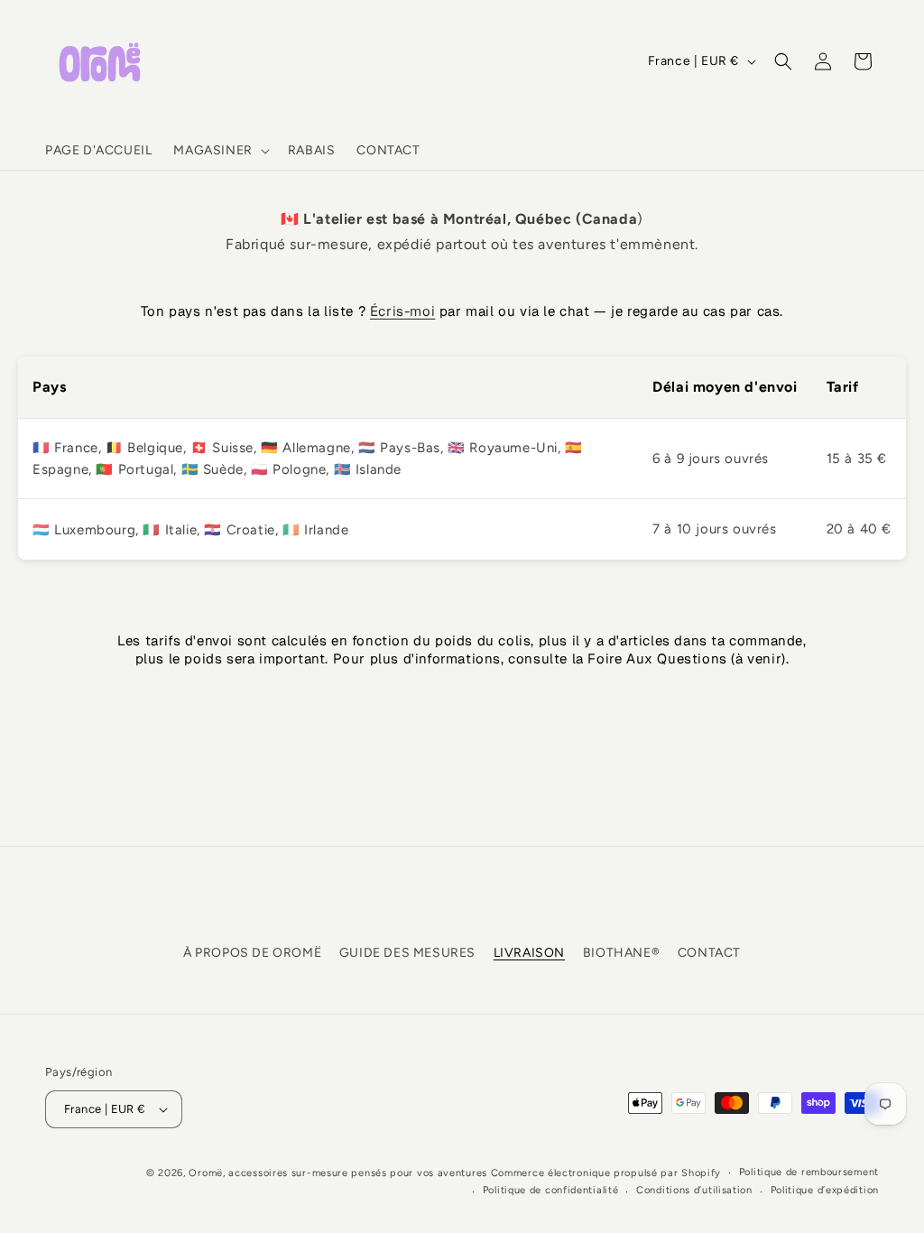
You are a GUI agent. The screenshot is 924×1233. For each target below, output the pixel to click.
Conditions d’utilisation (694, 1190)
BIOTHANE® (621, 952)
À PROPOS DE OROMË (252, 952)
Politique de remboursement (809, 1172)
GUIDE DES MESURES (407, 952)
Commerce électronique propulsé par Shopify (606, 1173)
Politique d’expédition (825, 1190)
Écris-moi (402, 311)
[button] (219, 151)
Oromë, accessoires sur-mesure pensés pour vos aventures (338, 1173)
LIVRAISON (529, 952)
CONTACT (709, 952)
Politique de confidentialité (551, 1190)
